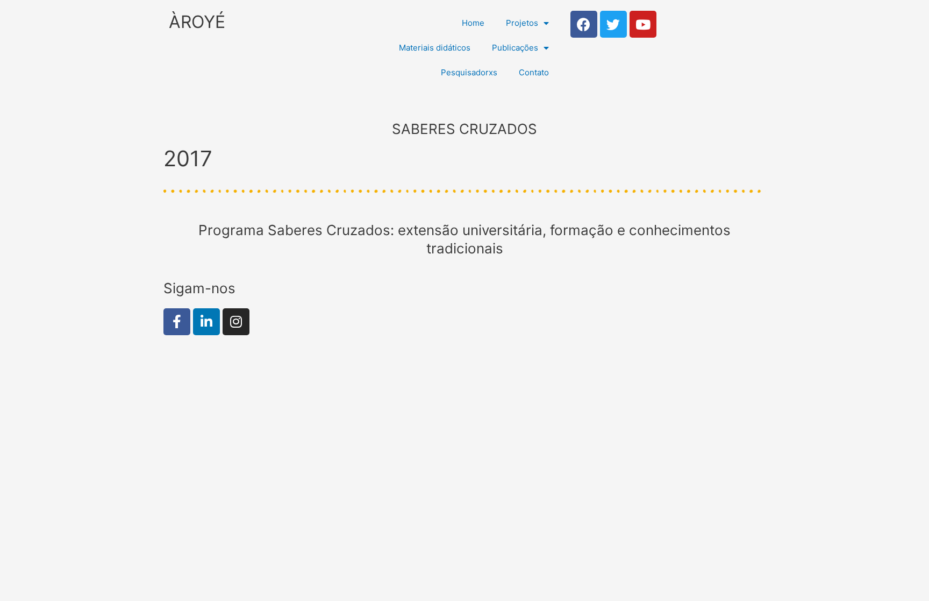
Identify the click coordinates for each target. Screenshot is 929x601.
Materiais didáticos (434, 48)
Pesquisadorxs (469, 72)
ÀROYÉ (197, 21)
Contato (534, 72)
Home (473, 23)
